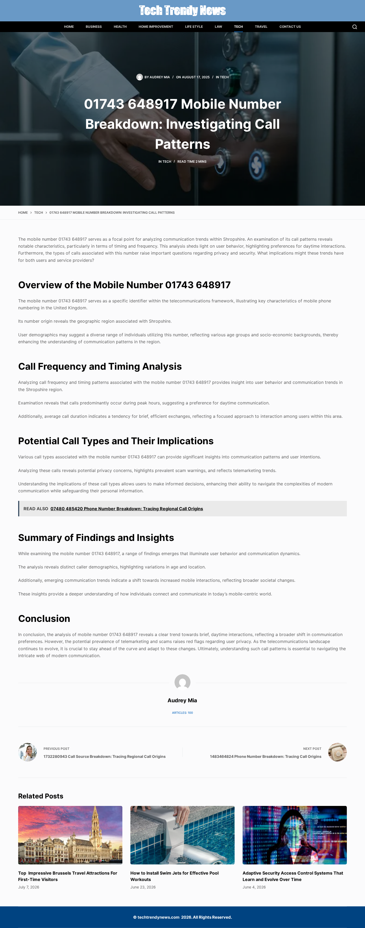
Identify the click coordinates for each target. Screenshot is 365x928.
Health (120, 27)
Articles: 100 (182, 713)
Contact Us (290, 27)
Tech (238, 27)
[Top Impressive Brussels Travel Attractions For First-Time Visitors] (70, 835)
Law (218, 27)
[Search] (354, 27)
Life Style (194, 27)
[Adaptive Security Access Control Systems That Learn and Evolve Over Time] (295, 835)
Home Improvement (156, 27)
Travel (261, 27)
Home (69, 27)
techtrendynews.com (159, 917)
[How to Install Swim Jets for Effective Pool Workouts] (182, 835)
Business (94, 27)
